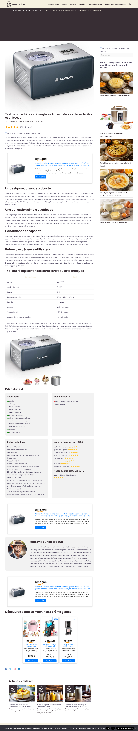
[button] (130, 4)
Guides (64, 4)
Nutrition (82, 4)
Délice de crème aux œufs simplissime (113, 223)
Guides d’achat (53, 4)
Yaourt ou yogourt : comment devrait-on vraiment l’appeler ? (49, 705)
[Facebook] (6, 669)
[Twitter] (10, 669)
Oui (108, 728)
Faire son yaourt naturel (44, 711)
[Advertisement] (69, 25)
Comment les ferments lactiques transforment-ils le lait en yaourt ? (76, 705)
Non (113, 728)
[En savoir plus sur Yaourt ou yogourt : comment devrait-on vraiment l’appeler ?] (50, 693)
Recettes (73, 4)
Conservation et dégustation (115, 4)
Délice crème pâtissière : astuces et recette (115, 95)
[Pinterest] (14, 669)
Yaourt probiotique (47, 712)
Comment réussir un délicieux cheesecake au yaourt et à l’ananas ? (20, 705)
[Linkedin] (19, 669)
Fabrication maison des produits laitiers (49, 709)
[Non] (136, 728)
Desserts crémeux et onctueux (18, 709)
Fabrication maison (95, 4)
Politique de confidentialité (125, 728)
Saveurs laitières (18, 4)
